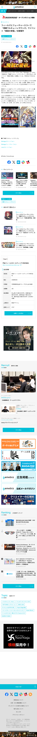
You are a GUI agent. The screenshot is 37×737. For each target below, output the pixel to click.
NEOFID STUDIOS (6, 616)
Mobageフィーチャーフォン (9, 144)
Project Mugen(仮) (21, 607)
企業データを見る (18, 313)
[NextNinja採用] (18, 636)
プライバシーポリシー (18, 715)
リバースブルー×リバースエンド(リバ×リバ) (12, 610)
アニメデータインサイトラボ (23, 601)
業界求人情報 (21, 11)
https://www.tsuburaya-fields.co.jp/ (11, 265)
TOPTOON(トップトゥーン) (8, 604)
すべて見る (18, 193)
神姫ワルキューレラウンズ (8, 39)
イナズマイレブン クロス (8, 601)
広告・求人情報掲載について (18, 703)
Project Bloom (29, 610)
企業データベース (12, 11)
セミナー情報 (30, 11)
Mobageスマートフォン (7, 141)
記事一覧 (3, 11)
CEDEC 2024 (21, 604)
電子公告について (18, 709)
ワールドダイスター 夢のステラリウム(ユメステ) (13, 613)
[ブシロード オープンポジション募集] (18, 17)
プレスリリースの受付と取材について (18, 706)
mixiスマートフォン (6, 147)
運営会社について (18, 700)
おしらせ (18, 712)
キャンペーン (5, 22)
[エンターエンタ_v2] (18, 338)
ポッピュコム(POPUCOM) (8, 607)
